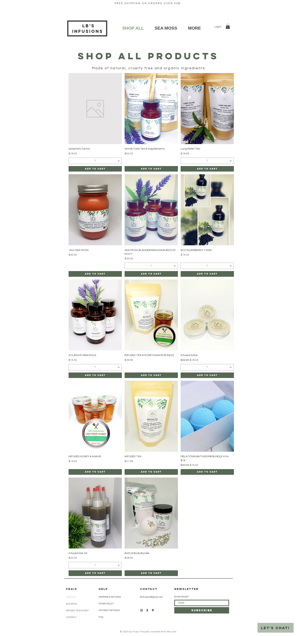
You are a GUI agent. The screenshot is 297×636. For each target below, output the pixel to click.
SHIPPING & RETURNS (110, 597)
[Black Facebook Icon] (147, 610)
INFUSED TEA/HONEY (74, 610)
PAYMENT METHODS (109, 610)
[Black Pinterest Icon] (153, 610)
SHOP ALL (71, 597)
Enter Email (181, 596)
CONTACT (71, 617)
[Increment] (119, 161)
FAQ (101, 617)
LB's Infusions (88, 28)
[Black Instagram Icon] (141, 610)
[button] (228, 26)
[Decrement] (71, 161)
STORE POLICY (106, 603)
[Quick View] (95, 108)
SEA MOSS (71, 603)
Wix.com (172, 631)
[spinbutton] (95, 161)
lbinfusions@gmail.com (151, 597)
